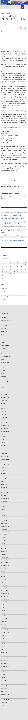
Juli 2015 (3, 705)
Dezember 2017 (4, 624)
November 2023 (5, 425)
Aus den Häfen (4, 323)
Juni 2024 (3, 406)
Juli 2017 (3, 638)
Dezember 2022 (4, 456)
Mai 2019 (3, 576)
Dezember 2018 (4, 590)
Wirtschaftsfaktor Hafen (7, 381)
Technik (3, 365)
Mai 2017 (3, 644)
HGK (3, 339)
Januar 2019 (4, 588)
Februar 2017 (4, 652)
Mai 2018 (3, 610)
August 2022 (4, 467)
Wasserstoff (4, 376)
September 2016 (5, 666)
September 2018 (5, 599)
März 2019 (3, 582)
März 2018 (3, 616)
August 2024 (4, 400)
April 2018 (3, 613)
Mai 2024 (3, 408)
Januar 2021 (4, 520)
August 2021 (4, 501)
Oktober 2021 (4, 495)
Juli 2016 (3, 671)
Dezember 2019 (4, 557)
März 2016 (3, 683)
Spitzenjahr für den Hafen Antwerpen (10, 185)
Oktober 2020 (4, 529)
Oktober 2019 (4, 562)
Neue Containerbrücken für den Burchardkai (11, 215)
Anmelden (3, 291)
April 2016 (3, 680)
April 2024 (3, 411)
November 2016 (5, 660)
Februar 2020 (4, 551)
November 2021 (5, 492)
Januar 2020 (4, 554)
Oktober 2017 (4, 630)
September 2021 (5, 498)
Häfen (2, 334)
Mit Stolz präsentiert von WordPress (8, 718)
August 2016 (4, 669)
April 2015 (3, 711)
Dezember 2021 (4, 490)
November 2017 (5, 627)
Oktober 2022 (4, 462)
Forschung (3, 328)
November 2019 (5, 560)
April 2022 (3, 478)
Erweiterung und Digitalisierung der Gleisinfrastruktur (14, 212)
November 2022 (5, 459)
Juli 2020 (3, 537)
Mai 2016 (3, 677)
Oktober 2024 (4, 394)
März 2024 (3, 414)
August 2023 (4, 434)
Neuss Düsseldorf (6, 345)
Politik (2, 359)
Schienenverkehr (5, 362)
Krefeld (3, 342)
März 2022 (3, 481)
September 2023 (5, 431)
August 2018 (4, 602)
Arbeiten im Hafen (5, 13)
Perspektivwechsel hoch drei (8, 179)
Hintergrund (4, 351)
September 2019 (5, 565)
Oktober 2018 (4, 596)
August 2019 (4, 568)
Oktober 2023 (4, 428)
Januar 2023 (4, 453)
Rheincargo (4, 348)
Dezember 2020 (4, 523)
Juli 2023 (3, 436)
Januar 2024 (4, 420)
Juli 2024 (3, 403)
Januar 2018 (4, 621)
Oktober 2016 (4, 663)
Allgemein (3, 317)
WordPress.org (4, 299)
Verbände (3, 370)
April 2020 (3, 546)
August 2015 (4, 702)
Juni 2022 (3, 473)
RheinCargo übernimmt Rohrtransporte (10, 235)
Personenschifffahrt (5, 356)
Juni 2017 (3, 641)
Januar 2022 (4, 487)
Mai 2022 (3, 476)
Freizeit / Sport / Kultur (6, 331)
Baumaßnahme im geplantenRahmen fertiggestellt (13, 218)
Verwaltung (3, 373)
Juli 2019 (3, 571)
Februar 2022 (4, 484)
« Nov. (2, 278)
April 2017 (3, 646)
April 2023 (3, 445)
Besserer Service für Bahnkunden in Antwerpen (12, 223)
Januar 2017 (4, 655)
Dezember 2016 (4, 657)
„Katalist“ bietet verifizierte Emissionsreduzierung (13, 221)
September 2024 (5, 397)
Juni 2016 (3, 674)
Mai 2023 (3, 442)
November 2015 (5, 694)
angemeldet (9, 196)
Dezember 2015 (4, 691)
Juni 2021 (3, 506)
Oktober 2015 (4, 697)
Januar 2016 (4, 688)
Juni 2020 (3, 540)
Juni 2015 (3, 708)
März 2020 (3, 548)
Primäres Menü (26, 7)
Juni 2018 (3, 607)
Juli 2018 (3, 604)
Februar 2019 (4, 585)
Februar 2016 (4, 685)
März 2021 (3, 515)
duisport (4, 337)
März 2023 (3, 448)
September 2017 (5, 632)
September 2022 (5, 464)
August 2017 (4, 635)
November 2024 (5, 392)
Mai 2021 (3, 509)
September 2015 (5, 699)
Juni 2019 (3, 574)
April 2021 (3, 512)
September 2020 (5, 532)
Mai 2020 (3, 543)
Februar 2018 (4, 618)
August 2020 (4, 534)
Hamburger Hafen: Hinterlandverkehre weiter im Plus (14, 237)
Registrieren (4, 288)
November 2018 (5, 593)
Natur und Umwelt (5, 353)
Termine (3, 367)
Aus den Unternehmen (6, 325)
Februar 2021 (4, 518)
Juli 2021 (3, 504)
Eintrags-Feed (4, 294)
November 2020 (5, 526)
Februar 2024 (4, 417)
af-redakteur (13, 21)
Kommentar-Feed (5, 296)
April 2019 (3, 579)
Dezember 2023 (4, 422)
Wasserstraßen (4, 379)
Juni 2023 (3, 439)
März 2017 (3, 649)
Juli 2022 (3, 470)
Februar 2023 (4, 450)
